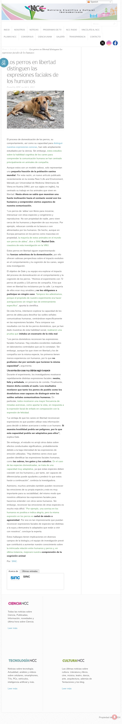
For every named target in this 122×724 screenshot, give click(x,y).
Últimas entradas (30, 571)
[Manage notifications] (114, 717)
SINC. (14, 561)
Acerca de (13, 571)
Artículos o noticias (18, 49)
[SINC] (15, 580)
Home (4, 49)
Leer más (12, 628)
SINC (18, 86)
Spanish (94, 2)
